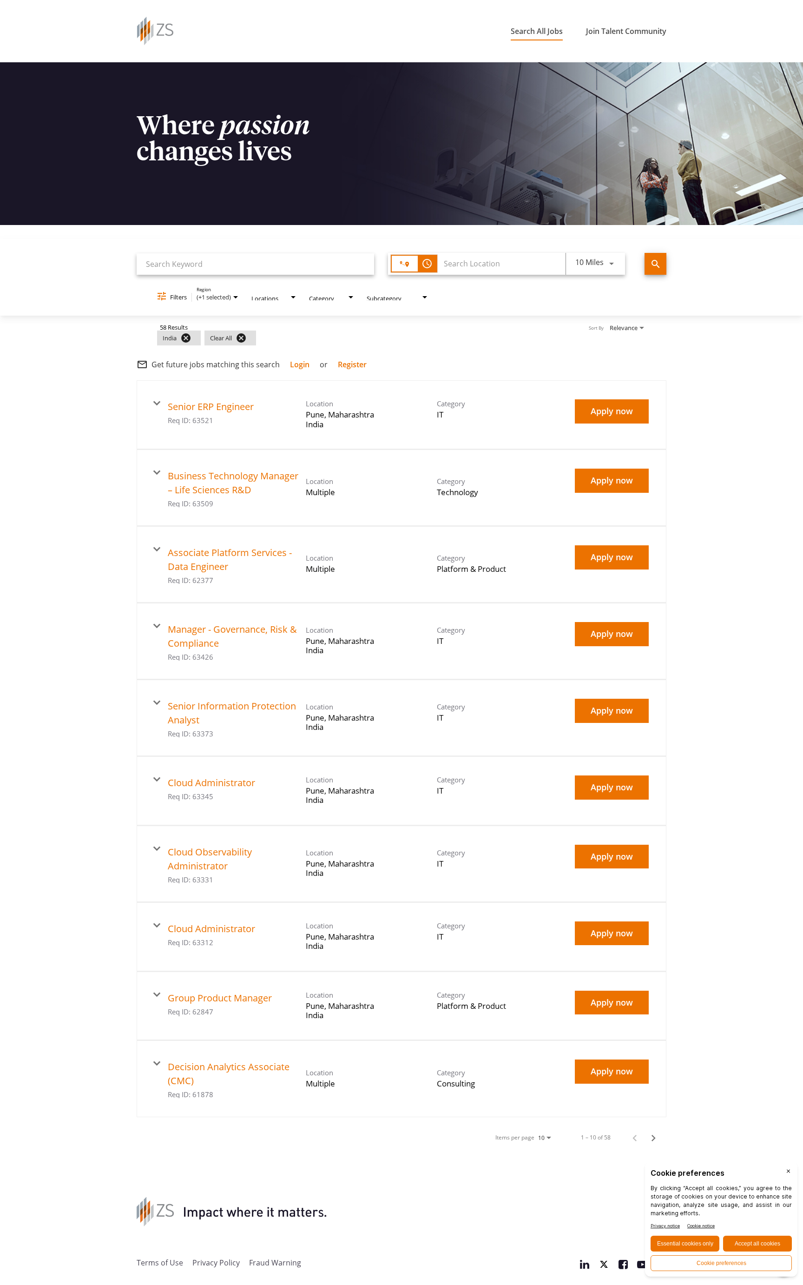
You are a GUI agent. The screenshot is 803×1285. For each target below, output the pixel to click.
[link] (401, 415)
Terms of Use (160, 1262)
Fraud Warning (275, 1262)
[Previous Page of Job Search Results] (634, 1137)
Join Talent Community (626, 31)
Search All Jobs (537, 31)
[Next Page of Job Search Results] (653, 1137)
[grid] (383, 338)
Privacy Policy (216, 1262)
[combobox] (255, 264)
